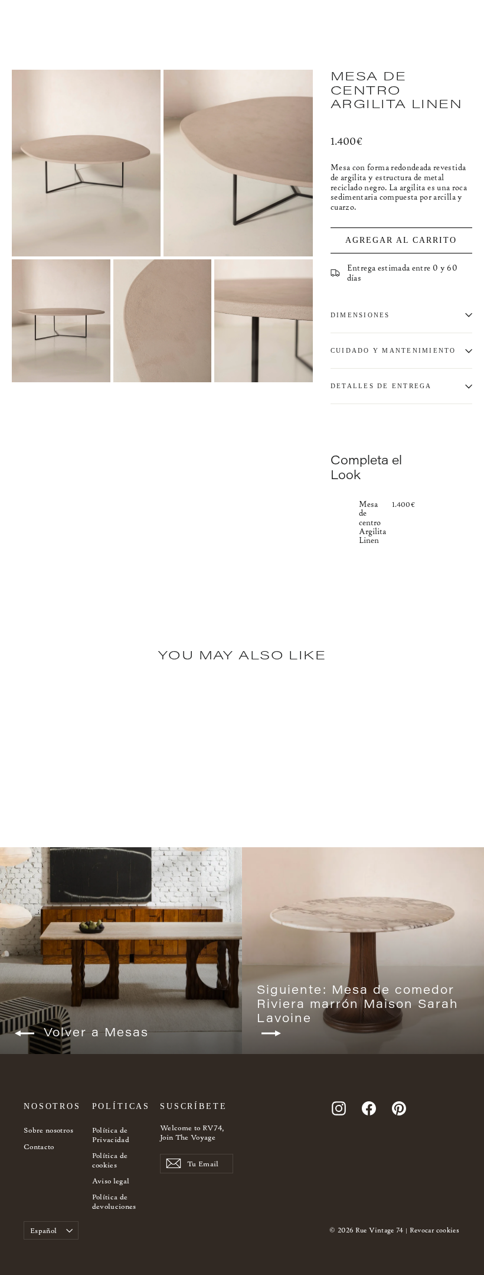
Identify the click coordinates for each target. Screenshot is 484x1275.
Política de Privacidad (111, 1135)
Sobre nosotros (48, 1130)
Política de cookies (110, 1160)
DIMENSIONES (360, 314)
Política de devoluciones (114, 1201)
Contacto (39, 1146)
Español (43, 1230)
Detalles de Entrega (381, 385)
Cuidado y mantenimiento (393, 350)
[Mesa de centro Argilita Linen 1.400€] (342, 521)
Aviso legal (111, 1180)
